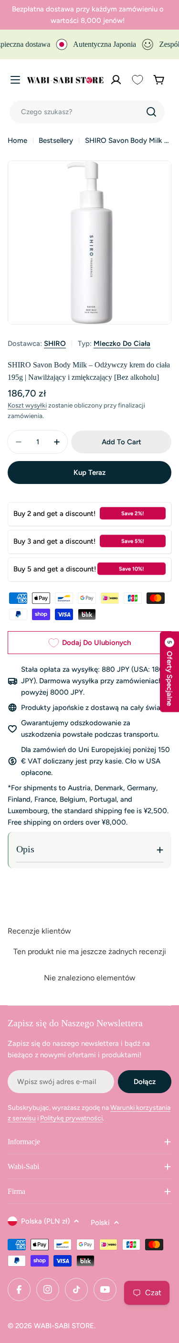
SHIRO (55, 343)
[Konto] (116, 80)
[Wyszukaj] (151, 112)
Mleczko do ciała (122, 343)
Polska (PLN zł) (45, 1221)
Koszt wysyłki (27, 405)
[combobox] (87, 111)
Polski (100, 1222)
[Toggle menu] (15, 80)
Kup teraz (89, 472)
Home (17, 140)
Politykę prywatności (71, 1118)
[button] (169, 671)
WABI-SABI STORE (64, 1326)
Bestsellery (56, 140)
